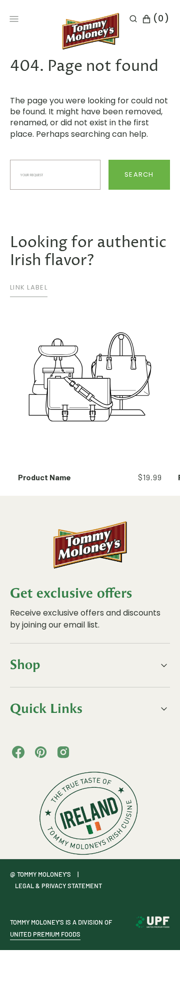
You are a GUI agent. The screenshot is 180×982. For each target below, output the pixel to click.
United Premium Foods (45, 934)
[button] (133, 19)
